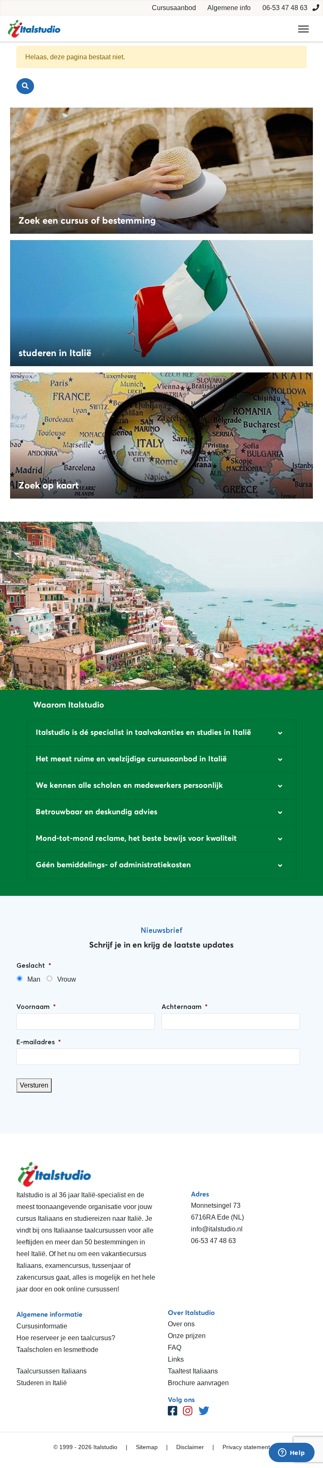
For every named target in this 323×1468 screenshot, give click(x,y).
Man (33, 979)
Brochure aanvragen (198, 1382)
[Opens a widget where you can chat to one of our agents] (291, 1453)
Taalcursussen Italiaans (51, 1371)
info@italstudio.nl (217, 1229)
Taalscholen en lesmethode (57, 1349)
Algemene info (229, 7)
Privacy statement (246, 1447)
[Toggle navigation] (303, 29)
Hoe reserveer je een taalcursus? (65, 1337)
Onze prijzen (187, 1335)
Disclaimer (190, 1447)
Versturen (34, 1085)
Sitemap (147, 1447)
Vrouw (66, 979)
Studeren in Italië (41, 1382)
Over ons (181, 1324)
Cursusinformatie (41, 1326)
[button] (161, 733)
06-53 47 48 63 (284, 7)
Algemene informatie (49, 1314)
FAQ (174, 1347)
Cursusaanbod (174, 7)
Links (176, 1359)
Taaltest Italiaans (193, 1371)
